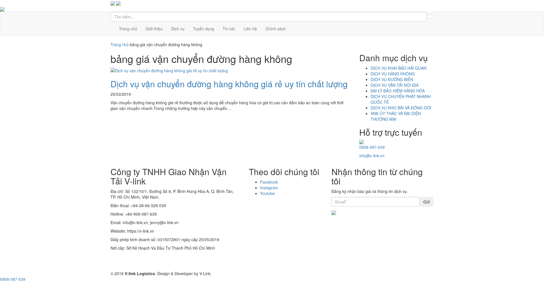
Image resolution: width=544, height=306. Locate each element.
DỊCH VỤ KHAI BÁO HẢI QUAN (398, 68)
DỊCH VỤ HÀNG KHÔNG (393, 73)
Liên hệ (250, 28)
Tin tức (229, 28)
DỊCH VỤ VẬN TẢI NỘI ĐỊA (394, 85)
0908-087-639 (372, 147)
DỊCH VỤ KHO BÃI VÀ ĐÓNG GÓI (401, 107)
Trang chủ (128, 28)
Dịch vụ (177, 28)
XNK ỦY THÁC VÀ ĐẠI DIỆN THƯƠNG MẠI (396, 116)
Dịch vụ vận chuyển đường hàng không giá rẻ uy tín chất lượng (229, 84)
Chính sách (275, 28)
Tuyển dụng (203, 28)
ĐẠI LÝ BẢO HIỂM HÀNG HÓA (398, 91)
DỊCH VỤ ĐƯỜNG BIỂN (392, 79)
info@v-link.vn (371, 155)
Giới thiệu (154, 28)
